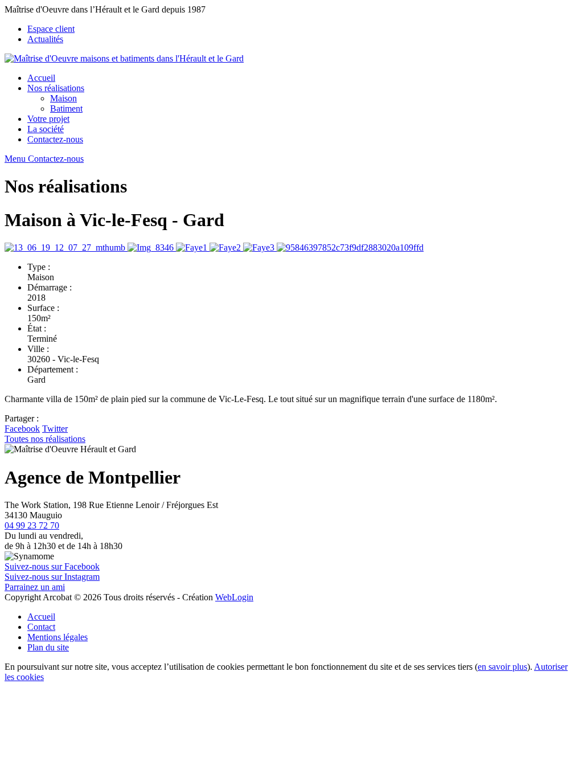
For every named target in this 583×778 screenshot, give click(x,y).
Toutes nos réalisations (45, 439)
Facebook (22, 428)
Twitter (55, 428)
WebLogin (234, 597)
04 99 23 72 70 (32, 525)
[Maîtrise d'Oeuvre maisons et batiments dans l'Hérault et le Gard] (124, 58)
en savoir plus (502, 666)
